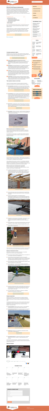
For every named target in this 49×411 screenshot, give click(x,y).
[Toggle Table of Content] (23, 17)
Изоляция (34, 13)
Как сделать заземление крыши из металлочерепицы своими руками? (9, 384)
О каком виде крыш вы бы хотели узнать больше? (38, 54)
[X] (28, 363)
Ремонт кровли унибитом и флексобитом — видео (36, 91)
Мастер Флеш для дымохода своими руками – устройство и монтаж (26, 384)
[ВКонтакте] (26, 363)
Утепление (34, 95)
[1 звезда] (8, 361)
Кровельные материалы (36, 8)
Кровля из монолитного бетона (11, 21)
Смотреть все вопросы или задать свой (34, 76)
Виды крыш (35, 6)
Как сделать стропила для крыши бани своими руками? (14, 383)
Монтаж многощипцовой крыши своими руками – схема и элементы (9, 374)
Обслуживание (35, 17)
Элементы (34, 15)
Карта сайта (28, 407)
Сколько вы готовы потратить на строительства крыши (39, 50)
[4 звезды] (15, 361)
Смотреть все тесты (34, 57)
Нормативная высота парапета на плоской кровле (37, 36)
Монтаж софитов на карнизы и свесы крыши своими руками (20, 373)
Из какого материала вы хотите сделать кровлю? (38, 43)
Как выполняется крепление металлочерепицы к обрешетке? (37, 68)
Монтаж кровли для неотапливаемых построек (13, 19)
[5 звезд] (18, 361)
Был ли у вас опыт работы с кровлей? (38, 46)
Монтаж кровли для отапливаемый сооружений (13, 20)
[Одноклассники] (27, 363)
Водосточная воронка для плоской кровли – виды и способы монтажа (36, 32)
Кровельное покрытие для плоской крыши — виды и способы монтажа (36, 26)
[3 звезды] (13, 361)
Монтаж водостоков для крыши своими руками (14, 373)
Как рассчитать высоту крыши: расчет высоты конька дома (37, 66)
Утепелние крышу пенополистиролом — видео (36, 93)
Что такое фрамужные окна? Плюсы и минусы (36, 62)
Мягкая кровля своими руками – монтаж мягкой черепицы (20, 384)
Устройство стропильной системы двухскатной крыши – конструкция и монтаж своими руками (26, 374)
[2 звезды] (10, 361)
